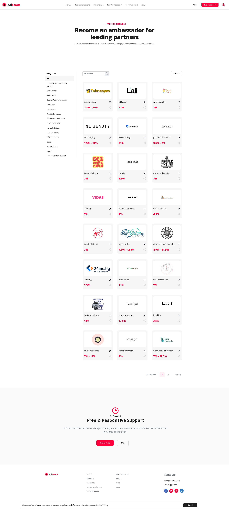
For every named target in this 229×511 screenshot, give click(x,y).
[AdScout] (51, 474)
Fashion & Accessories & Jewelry (57, 84)
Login (194, 5)
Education (51, 104)
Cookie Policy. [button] (102, 505)
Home (68, 5)
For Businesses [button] (113, 5)
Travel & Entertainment (56, 156)
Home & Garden (53, 128)
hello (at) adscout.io (172, 480)
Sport (49, 151)
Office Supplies (53, 137)
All (48, 78)
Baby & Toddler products (57, 100)
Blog (143, 5)
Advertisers (98, 5)
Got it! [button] (190, 505)
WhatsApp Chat (170, 484)
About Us (90, 478)
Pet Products (52, 146)
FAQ (123, 443)
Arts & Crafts (52, 90)
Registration (209, 5)
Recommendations (82, 5)
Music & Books (53, 132)
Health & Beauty (53, 123)
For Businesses (92, 491)
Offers (119, 478)
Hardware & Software (56, 118)
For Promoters (132, 5)
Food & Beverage (54, 114)
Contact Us (105, 443)
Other (49, 142)
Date (175, 73)
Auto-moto (51, 95)
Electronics (51, 109)
